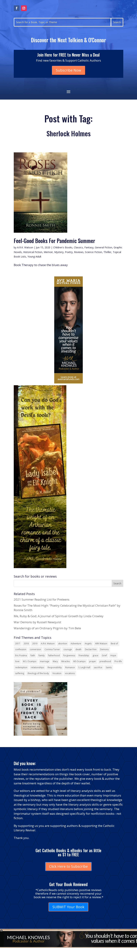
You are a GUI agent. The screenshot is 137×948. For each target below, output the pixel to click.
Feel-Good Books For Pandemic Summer (54, 241)
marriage (44, 661)
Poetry (69, 252)
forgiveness (69, 655)
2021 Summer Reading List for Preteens (41, 599)
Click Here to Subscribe (68, 866)
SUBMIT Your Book (68, 906)
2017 (17, 643)
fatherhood (54, 655)
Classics (78, 247)
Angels (88, 643)
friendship (84, 655)
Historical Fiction (32, 252)
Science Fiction (93, 252)
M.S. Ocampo (29, 661)
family (42, 655)
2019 (34, 643)
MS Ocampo (79, 661)
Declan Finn (91, 649)
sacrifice (98, 667)
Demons (104, 649)
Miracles (65, 661)
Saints (109, 667)
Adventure (76, 643)
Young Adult (34, 256)
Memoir (48, 252)
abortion (62, 643)
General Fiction (103, 247)
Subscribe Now (68, 70)
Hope (113, 655)
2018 (26, 643)
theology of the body (38, 673)
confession (20, 649)
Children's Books (62, 247)
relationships (37, 667)
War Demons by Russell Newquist (37, 622)
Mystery (59, 252)
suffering (19, 673)
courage (68, 649)
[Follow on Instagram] (24, 8)
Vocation (56, 673)
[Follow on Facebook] (16, 8)
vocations (70, 673)
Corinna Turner (52, 649)
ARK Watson (101, 643)
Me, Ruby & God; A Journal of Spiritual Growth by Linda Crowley (58, 616)
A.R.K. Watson (25, 247)
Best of (114, 643)
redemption (21, 667)
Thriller (107, 252)
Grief (104, 655)
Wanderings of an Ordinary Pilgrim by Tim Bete (47, 628)
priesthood (105, 661)
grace (95, 655)
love (17, 661)
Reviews (78, 252)
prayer (92, 661)
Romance (70, 667)
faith (33, 655)
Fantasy (88, 247)
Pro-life (118, 661)
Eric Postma (21, 655)
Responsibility (55, 667)
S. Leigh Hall (84, 667)
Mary (55, 661)
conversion (35, 649)
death (78, 649)
